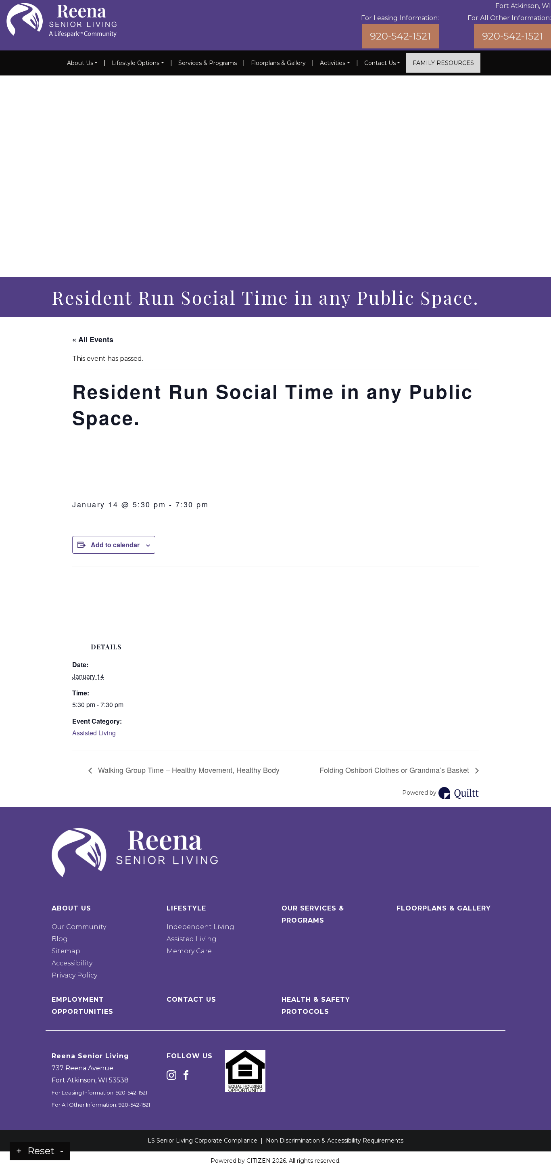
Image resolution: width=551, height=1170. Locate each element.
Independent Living (200, 927)
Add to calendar (115, 544)
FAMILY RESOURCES (443, 63)
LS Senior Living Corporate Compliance (202, 1140)
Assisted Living (94, 732)
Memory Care (189, 951)
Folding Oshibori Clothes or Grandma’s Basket (395, 769)
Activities (332, 63)
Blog (60, 939)
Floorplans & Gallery (278, 63)
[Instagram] (171, 1074)
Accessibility (72, 963)
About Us (80, 63)
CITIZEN (258, 1160)
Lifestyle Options (135, 63)
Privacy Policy (74, 975)
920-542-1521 (400, 36)
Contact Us (380, 63)
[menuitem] (82, 63)
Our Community (79, 927)
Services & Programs (207, 63)
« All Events (92, 339)
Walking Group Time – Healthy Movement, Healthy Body (188, 769)
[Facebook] (186, 1074)
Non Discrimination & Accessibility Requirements (334, 1140)
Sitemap (66, 951)
